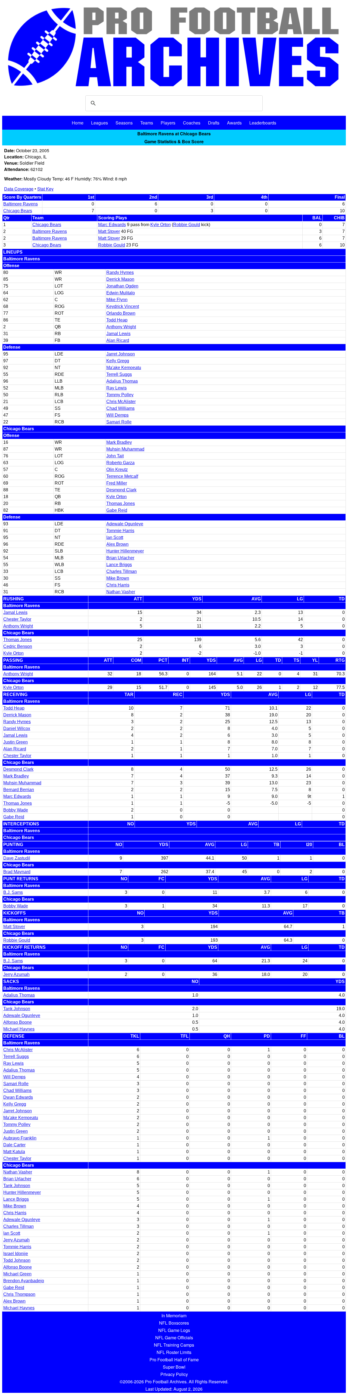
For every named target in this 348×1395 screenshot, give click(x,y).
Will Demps (117, 415)
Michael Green (17, 1274)
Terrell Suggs (119, 374)
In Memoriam (174, 1315)
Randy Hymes (120, 272)
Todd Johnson (16, 1260)
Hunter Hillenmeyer (125, 551)
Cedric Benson (17, 646)
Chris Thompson (19, 1294)
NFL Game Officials (174, 1337)
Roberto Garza (120, 462)
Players (168, 123)
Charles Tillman (121, 571)
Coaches (191, 123)
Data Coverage (18, 189)
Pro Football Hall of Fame (174, 1359)
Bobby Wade (15, 810)
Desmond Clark (121, 490)
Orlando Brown (120, 313)
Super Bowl (174, 1367)
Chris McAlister (121, 401)
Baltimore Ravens (20, 204)
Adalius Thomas (122, 381)
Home (77, 123)
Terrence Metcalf (122, 476)
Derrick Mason (120, 279)
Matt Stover (109, 231)
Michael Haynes (19, 1029)
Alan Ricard (117, 340)
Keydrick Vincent (122, 306)
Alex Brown (117, 544)
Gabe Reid (116, 510)
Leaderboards (262, 123)
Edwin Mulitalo (120, 293)
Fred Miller (116, 483)
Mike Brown (117, 578)
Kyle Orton (160, 224)
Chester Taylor (17, 619)
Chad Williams (120, 408)
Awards (234, 123)
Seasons (124, 123)
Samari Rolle (119, 422)
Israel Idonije (15, 1253)
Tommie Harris (120, 530)
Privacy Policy (174, 1374)
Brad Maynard (16, 871)
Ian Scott (114, 537)
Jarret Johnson (120, 354)
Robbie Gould (186, 224)
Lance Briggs (119, 564)
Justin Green (15, 742)
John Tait (115, 456)
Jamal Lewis (118, 333)
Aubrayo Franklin (19, 1138)
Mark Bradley (119, 442)
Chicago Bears (17, 210)
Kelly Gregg (117, 360)
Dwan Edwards (18, 1097)
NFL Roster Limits (174, 1352)
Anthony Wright (121, 326)
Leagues (99, 123)
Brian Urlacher (120, 557)
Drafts (213, 123)
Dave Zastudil (16, 858)
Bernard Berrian (18, 789)
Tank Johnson (16, 1008)
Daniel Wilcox (16, 728)
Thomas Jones (120, 503)
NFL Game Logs (174, 1330)
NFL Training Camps (174, 1345)
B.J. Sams (13, 892)
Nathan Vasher (120, 591)
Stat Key (45, 189)
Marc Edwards (112, 224)
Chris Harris (117, 585)
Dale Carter (14, 1145)
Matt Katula (14, 1151)
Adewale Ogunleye (124, 524)
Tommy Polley (119, 394)
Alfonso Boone (17, 1022)
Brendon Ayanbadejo (23, 1280)
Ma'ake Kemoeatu (123, 367)
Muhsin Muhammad (125, 449)
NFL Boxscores (174, 1323)
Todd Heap (117, 320)
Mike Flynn (117, 299)
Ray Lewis (116, 388)
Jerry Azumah (16, 974)
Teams (146, 123)
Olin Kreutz (117, 469)
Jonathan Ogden (122, 286)
